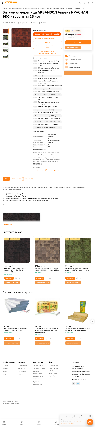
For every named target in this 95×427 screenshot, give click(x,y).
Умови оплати (38, 365)
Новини (20, 374)
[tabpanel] (47, 205)
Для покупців (38, 362)
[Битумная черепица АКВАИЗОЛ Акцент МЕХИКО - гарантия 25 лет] (47, 250)
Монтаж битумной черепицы (48, 82)
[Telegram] (78, 383)
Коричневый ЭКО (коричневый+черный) (47, 53)
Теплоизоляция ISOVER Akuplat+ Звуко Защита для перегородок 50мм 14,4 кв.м (46, 330)
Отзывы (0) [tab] (29, 179)
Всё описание (37, 164)
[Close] (90, 416)
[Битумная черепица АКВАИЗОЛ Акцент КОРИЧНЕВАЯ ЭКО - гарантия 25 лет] (17, 250)
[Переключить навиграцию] (2, 2)
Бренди (5, 368)
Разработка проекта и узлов (48, 64)
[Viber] (74, 383)
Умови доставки (39, 368)
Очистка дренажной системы (48, 91)
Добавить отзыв (10, 22)
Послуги (6, 371)
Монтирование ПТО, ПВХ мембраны (46, 72)
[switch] (35, 61)
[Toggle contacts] (80, 2)
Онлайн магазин (9, 362)
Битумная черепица (52, 170)
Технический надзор (49, 61)
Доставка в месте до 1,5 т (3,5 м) (49, 118)
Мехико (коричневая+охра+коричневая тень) (47, 45)
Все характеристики (39, 149)
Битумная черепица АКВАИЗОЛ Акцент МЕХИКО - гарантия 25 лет (47, 269)
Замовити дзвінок (77, 368)
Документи (22, 371)
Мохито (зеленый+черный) (44, 38)
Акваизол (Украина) (39, 170)
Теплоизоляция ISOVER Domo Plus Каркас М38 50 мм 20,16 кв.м (77, 329)
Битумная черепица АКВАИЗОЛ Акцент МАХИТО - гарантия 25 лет (77, 269)
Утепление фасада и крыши (49, 98)
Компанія (21, 362)
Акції (4, 374)
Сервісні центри (54, 365)
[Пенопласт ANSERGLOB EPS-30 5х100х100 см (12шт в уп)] (17, 311)
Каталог (5, 365)
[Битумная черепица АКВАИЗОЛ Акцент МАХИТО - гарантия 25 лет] (78, 250)
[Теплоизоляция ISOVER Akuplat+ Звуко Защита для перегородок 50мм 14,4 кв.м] (47, 311)
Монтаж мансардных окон (47, 107)
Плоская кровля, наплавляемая (49, 103)
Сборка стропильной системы (48, 68)
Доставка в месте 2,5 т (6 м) (48, 124)
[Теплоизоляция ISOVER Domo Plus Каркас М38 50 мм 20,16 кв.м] (78, 311)
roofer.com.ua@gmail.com (81, 371)
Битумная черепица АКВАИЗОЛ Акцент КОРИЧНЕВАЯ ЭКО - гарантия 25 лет (15, 270)
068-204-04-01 (77, 366)
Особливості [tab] (16, 179)
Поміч (51, 362)
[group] (21, 44)
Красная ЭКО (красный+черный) (47, 34)
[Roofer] (11, 2)
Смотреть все (7, 224)
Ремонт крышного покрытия (48, 112)
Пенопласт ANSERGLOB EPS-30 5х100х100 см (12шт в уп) (15, 329)
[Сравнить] (19, 278)
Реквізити (21, 368)
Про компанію (23, 365)
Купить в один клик (73, 47)
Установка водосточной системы (50, 85)
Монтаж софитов (48, 78)
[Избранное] (16, 278)
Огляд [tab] (6, 179)
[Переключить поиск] (84, 2)
